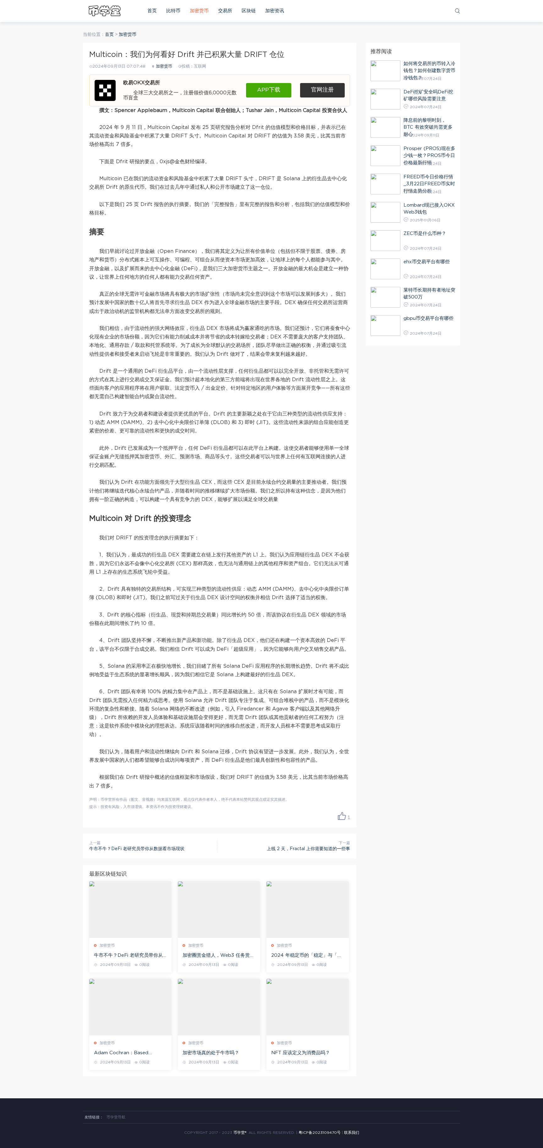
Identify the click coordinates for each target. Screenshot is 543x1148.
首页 (152, 10)
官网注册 (322, 90)
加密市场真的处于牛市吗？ (211, 1052)
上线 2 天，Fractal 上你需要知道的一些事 (308, 849)
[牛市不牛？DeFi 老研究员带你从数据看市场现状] (130, 909)
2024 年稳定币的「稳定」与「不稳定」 (306, 956)
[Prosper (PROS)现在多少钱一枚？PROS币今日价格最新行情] (385, 155)
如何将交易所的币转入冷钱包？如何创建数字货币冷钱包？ (429, 70)
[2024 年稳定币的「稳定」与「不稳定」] (307, 909)
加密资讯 (274, 10)
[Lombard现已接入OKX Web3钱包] (385, 212)
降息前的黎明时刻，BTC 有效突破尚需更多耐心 (427, 127)
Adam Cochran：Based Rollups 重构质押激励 (121, 1053)
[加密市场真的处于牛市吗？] (219, 1007)
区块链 (249, 10)
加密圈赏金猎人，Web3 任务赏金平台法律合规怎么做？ (219, 956)
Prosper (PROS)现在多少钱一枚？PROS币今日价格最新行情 (429, 155)
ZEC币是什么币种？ (424, 233)
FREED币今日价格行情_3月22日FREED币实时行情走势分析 (429, 184)
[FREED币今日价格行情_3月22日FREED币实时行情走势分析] (385, 184)
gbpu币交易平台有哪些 (428, 318)
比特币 (173, 10)
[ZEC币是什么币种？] (385, 240)
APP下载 (268, 90)
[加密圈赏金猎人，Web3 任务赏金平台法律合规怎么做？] (219, 909)
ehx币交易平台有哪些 (426, 261)
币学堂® (239, 1132)
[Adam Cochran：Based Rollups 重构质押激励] (130, 1007)
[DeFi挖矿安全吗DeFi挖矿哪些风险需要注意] (385, 99)
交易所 (225, 10)
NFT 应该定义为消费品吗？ (300, 1052)
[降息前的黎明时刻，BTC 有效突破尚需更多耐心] (385, 127)
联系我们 (351, 1132)
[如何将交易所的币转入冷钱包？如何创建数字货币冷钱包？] (385, 70)
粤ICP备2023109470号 (320, 1132)
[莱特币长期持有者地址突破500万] (385, 297)
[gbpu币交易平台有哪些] (385, 325)
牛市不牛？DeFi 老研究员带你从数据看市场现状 (136, 849)
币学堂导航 (116, 1117)
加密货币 (199, 10)
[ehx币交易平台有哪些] (385, 269)
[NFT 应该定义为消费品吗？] (307, 1007)
